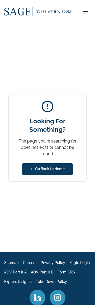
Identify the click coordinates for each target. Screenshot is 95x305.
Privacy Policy (53, 263)
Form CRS (66, 272)
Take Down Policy (51, 281)
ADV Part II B (42, 272)
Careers (29, 263)
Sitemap (11, 263)
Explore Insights (18, 281)
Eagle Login (79, 263)
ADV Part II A (15, 272)
